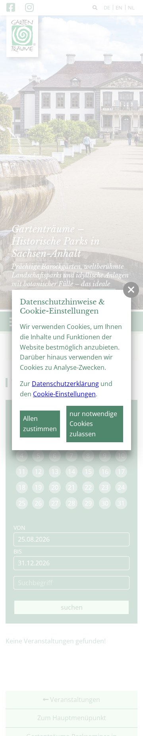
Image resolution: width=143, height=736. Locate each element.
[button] (131, 290)
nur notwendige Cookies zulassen (93, 423)
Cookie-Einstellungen (64, 394)
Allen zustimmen (40, 423)
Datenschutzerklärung (65, 383)
